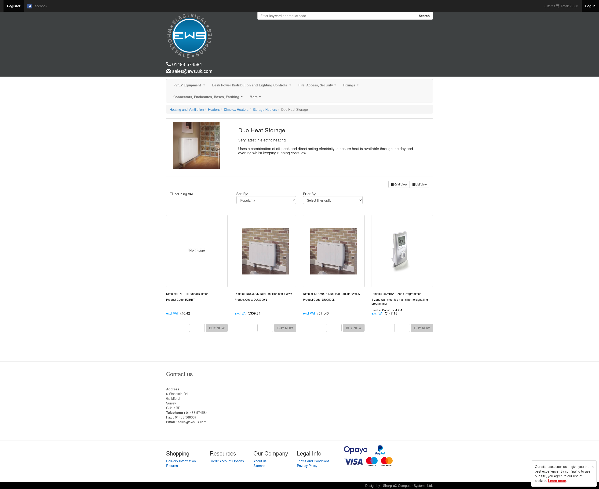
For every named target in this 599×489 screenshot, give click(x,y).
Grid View (400, 184)
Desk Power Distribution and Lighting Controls (252, 86)
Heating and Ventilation (187, 109)
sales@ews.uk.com (192, 421)
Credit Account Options (227, 461)
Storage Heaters (265, 109)
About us (260, 461)
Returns (172, 465)
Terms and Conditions (313, 461)
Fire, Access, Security (318, 86)
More (256, 98)
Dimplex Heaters (236, 109)
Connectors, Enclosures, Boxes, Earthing (209, 98)
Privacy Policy (307, 465)
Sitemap (259, 465)
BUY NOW (217, 328)
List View (421, 184)
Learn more (557, 480)
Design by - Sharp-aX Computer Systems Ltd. (399, 485)
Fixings (351, 86)
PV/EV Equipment (190, 86)
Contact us (179, 374)
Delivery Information (181, 461)
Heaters (214, 109)
